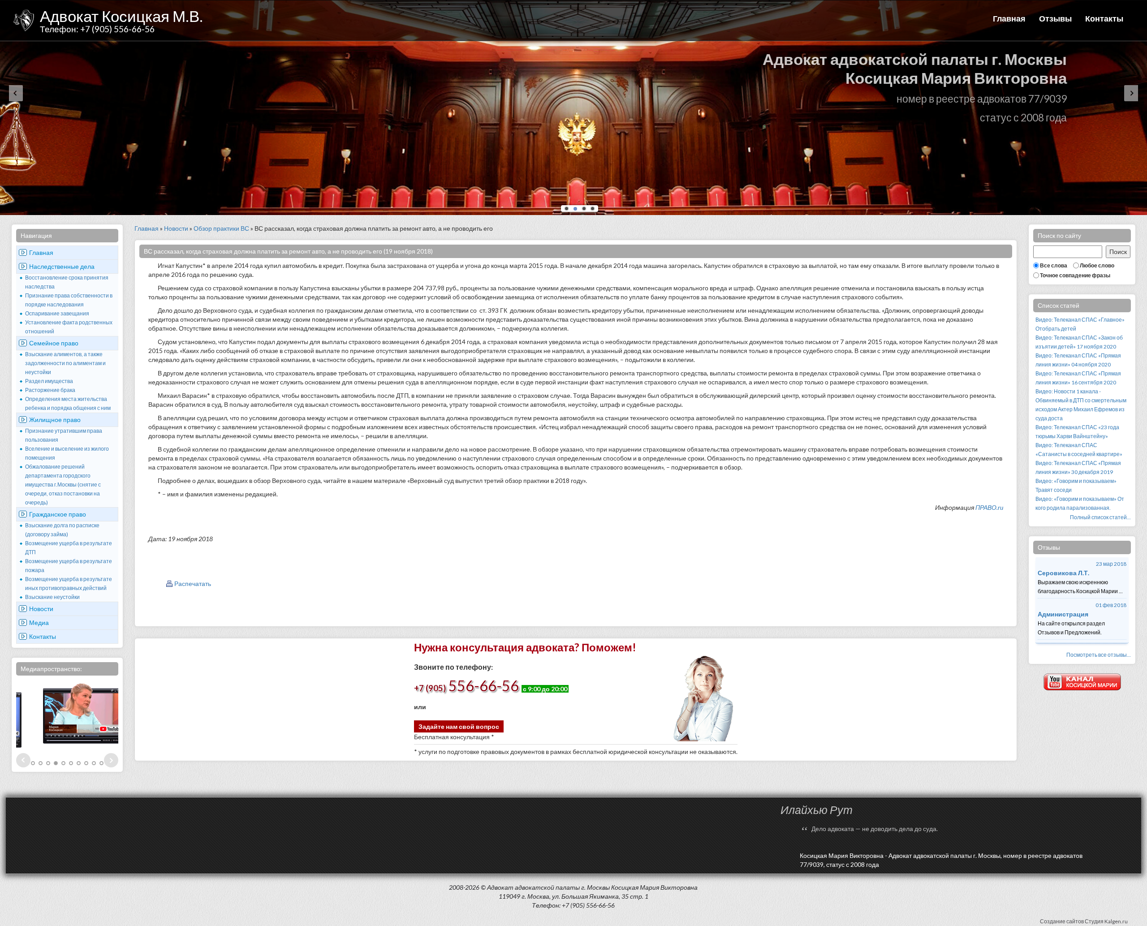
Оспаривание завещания (57, 313)
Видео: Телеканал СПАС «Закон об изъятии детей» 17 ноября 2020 (1079, 342)
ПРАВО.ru (989, 507)
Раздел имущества (49, 381)
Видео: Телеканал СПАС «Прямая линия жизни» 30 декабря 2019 (1078, 467)
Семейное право (53, 343)
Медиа (39, 622)
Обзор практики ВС (221, 228)
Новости (41, 608)
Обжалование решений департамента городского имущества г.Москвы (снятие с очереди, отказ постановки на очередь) (63, 484)
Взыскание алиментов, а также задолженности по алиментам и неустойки (65, 363)
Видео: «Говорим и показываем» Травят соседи (1076, 485)
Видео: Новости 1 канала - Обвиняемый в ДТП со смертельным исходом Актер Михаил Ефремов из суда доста (1080, 405)
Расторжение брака (50, 390)
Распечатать (192, 583)
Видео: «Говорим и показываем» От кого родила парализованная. (1079, 503)
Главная (1009, 18)
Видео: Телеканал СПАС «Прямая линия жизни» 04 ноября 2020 (1078, 360)
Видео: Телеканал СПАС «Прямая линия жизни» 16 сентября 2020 (1078, 378)
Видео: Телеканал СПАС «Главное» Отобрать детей (1080, 324)
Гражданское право (57, 514)
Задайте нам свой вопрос (458, 726)
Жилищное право (55, 419)
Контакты (1104, 18)
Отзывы (1055, 18)
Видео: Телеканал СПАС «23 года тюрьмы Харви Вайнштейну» (1077, 431)
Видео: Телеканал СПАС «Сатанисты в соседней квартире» (1078, 449)
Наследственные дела (62, 266)
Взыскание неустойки (52, 597)
